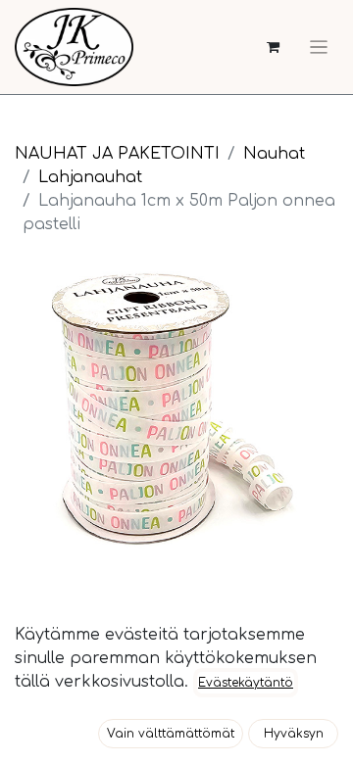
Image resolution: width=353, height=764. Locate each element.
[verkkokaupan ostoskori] (273, 47)
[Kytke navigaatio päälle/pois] (318, 47)
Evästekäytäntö (245, 683)
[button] (170, 733)
